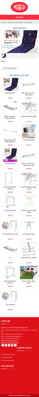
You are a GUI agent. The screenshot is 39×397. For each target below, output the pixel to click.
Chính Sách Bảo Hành (8, 360)
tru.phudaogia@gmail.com (12, 338)
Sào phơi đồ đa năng (29, 116)
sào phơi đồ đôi (10, 210)
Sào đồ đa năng (29, 234)
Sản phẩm (11, 22)
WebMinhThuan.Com (25, 395)
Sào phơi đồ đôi (29, 140)
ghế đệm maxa (10, 163)
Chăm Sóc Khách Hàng (8, 354)
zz (10, 258)
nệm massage (10, 93)
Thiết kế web (12, 395)
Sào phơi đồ (10, 305)
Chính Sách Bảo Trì (7, 357)
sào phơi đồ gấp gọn (10, 234)
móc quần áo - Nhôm (28, 258)
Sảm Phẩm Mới (19, 22)
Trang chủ (3, 22)
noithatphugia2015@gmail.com (13, 336)
